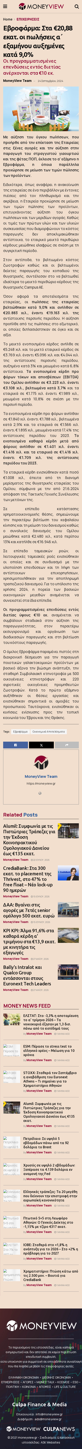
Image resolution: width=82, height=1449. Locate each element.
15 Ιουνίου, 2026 (41, 922)
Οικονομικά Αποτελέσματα (49, 731)
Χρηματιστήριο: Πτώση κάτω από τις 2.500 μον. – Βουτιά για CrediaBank (50, 1275)
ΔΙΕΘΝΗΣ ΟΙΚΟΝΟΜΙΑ (56, 1377)
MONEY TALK (45, 1382)
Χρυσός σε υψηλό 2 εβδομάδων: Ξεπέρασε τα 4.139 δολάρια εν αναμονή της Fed (49, 1169)
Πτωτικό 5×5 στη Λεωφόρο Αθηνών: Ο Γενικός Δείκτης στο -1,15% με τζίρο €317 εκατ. (48, 1222)
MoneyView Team (17, 80)
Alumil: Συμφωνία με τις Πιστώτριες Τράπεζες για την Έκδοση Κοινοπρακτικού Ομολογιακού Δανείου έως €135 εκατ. (29, 839)
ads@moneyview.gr (48, 1419)
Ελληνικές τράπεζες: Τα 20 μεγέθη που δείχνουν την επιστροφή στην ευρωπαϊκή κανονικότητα (50, 1196)
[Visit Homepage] (41, 6)
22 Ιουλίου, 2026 (41, 859)
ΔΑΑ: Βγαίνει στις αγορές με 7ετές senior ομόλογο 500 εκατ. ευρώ (28, 910)
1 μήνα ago (63, 1033)
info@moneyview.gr (49, 1414)
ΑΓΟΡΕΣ (28, 1382)
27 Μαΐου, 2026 (41, 958)
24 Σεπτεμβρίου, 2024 (50, 81)
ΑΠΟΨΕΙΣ (45, 1387)
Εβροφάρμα (20, 731)
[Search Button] (77, 6)
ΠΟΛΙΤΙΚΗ (12, 1387)
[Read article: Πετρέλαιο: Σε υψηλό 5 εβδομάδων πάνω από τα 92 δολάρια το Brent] (11, 1142)
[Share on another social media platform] (67, 745)
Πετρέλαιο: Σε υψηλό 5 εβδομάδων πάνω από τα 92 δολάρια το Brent (46, 1143)
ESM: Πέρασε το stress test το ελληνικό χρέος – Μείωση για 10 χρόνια (48, 1050)
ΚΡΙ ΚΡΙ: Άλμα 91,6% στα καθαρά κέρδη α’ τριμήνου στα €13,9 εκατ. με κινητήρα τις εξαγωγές (29, 941)
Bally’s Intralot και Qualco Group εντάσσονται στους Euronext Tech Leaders (27, 975)
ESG (75, 1382)
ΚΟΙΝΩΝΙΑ (29, 1387)
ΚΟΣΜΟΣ (63, 1382)
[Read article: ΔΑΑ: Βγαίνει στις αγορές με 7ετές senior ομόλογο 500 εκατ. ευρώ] (68, 909)
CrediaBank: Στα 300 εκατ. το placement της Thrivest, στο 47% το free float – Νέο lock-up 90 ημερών (28, 879)
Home (7, 19)
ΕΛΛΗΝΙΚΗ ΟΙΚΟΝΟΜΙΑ (24, 1377)
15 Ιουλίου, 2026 (41, 896)
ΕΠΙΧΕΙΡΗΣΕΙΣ (28, 19)
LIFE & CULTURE (65, 1387)
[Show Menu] (5, 6)
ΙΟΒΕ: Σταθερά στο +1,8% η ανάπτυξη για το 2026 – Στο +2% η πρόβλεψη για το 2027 (50, 1249)
